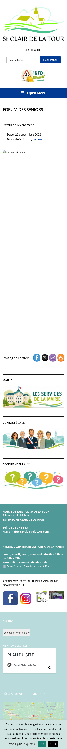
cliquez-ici (30, 744)
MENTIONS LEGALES (15, 645)
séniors (38, 139)
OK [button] (42, 744)
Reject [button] (53, 744)
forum (27, 139)
